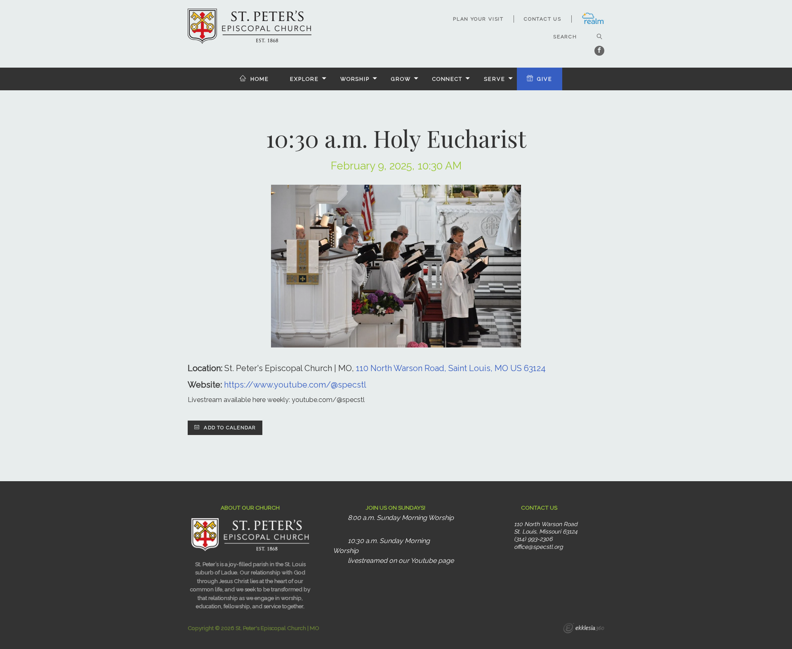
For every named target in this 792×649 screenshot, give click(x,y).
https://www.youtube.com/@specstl (295, 385)
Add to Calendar (229, 427)
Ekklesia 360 (583, 629)
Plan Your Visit (478, 19)
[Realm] (593, 23)
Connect (447, 79)
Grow (401, 79)
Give (544, 79)
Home (259, 79)
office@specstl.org (538, 546)
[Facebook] (599, 51)
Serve (494, 79)
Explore (304, 79)
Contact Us (542, 19)
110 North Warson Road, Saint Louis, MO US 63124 (451, 368)
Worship (355, 79)
